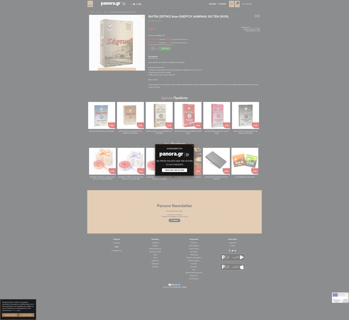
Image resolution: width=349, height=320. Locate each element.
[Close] (192, 146)
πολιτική (14, 310)
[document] (18, 314)
